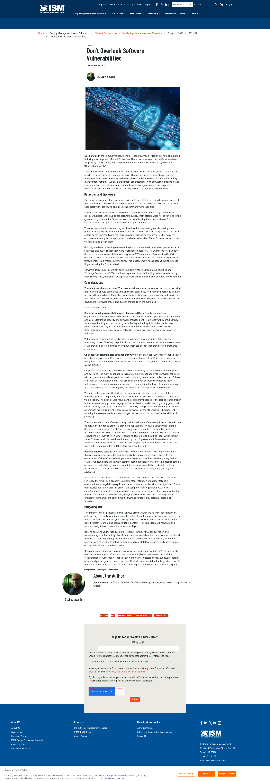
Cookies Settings (186, 773)
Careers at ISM (18, 744)
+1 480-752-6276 (208, 756)
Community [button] (153, 13)
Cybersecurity (161, 615)
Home (41, 33)
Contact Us (124, 4)
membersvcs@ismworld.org (213, 760)
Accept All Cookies (227, 773)
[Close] (265, 773)
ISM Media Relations (20, 748)
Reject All (206, 773)
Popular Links (105, 4)
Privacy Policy (115, 671)
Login (147, 4)
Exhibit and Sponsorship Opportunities (154, 732)
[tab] (89, 13)
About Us (15, 728)
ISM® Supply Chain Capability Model (27, 740)
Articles (104, 615)
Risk (113, 615)
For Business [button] (135, 13)
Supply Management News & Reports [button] (88, 13)
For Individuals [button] (117, 13)
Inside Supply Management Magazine (142, 33)
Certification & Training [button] (175, 13)
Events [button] (195, 13)
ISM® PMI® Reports (84, 732)
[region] (135, 773)
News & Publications (106, 33)
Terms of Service (136, 671)
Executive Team (18, 736)
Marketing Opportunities (148, 722)
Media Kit (141, 736)
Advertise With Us (145, 728)
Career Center (80, 736)
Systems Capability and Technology (134, 615)
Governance (16, 732)
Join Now (137, 4)
